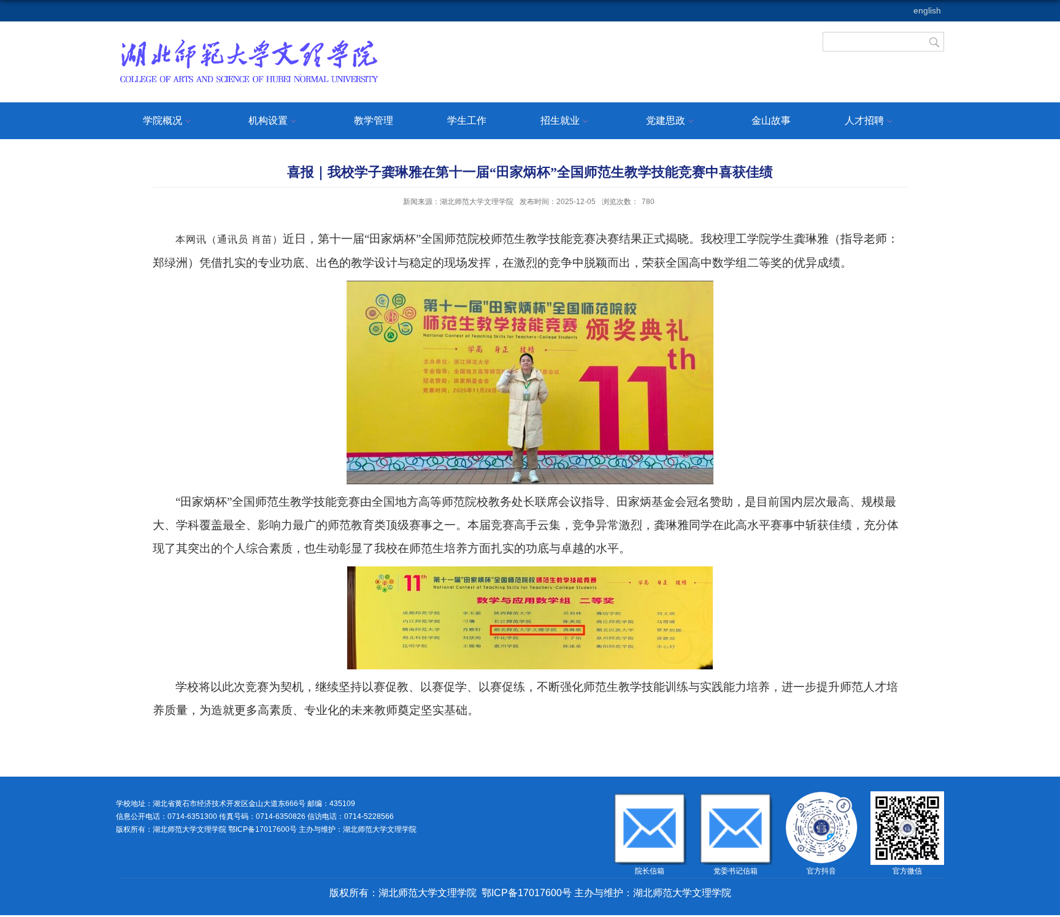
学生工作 (466, 120)
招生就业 (560, 120)
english (927, 10)
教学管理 (373, 120)
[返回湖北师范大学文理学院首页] (249, 41)
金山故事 (771, 120)
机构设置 (268, 120)
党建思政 (665, 120)
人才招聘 (864, 120)
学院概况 (162, 120)
